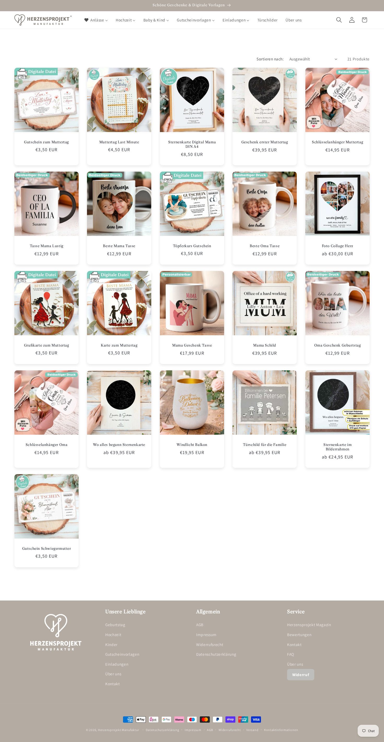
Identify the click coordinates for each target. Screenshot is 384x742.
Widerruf (300, 674)
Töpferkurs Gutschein (192, 246)
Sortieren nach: (270, 58)
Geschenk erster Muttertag (264, 142)
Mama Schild (264, 345)
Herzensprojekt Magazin (309, 624)
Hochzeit (113, 634)
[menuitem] (96, 20)
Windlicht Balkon (192, 445)
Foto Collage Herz (337, 246)
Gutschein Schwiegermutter (46, 548)
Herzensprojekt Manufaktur (118, 730)
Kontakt (112, 683)
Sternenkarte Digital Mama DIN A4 (192, 144)
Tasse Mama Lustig (46, 246)
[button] (339, 20)
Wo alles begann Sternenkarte (119, 445)
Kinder (111, 644)
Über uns (113, 674)
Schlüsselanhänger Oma (47, 445)
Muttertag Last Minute (119, 142)
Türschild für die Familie (265, 445)
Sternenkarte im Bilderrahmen (337, 447)
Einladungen (116, 664)
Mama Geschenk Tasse (192, 345)
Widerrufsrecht (209, 644)
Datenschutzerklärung (216, 654)
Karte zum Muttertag (119, 345)
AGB (199, 624)
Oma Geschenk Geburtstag (337, 345)
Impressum (206, 634)
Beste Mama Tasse (119, 246)
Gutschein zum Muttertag (46, 142)
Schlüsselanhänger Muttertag (337, 142)
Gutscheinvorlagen (122, 654)
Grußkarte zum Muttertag (46, 345)
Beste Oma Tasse (265, 246)
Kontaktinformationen (281, 730)
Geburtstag (115, 624)
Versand (252, 730)
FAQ (290, 654)
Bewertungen (299, 634)
